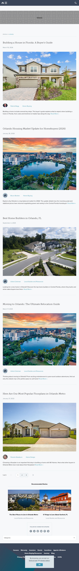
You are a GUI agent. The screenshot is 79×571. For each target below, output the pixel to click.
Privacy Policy (22, 557)
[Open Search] (75, 3)
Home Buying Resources (33, 553)
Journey (46, 553)
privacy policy (45, 560)
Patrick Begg (15, 106)
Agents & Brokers (59, 550)
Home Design (30, 457)
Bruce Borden (15, 196)
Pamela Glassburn (16, 457)
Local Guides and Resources (33, 281)
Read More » (55, 114)
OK (39, 565)
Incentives (47, 550)
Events (40, 550)
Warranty (24, 550)
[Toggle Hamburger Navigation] (4, 3)
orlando (11, 34)
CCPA (60, 557)
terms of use (33, 560)
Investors (32, 550)
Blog (52, 553)
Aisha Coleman (16, 281)
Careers (16, 550)
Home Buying (27, 106)
